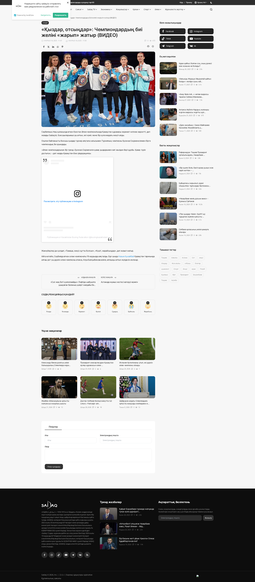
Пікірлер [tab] (53, 426)
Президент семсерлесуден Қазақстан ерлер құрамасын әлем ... (96, 363)
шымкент (165, 269)
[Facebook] (44, 555)
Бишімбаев (197, 274)
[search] (211, 9)
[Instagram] (52, 555)
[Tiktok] (59, 555)
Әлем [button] (157, 9)
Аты (46, 435)
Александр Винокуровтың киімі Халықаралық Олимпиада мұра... (55, 363)
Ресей (202, 269)
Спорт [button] (146, 9)
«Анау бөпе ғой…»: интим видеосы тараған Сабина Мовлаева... (194, 95)
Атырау (164, 263)
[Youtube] (66, 555)
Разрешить (60, 15)
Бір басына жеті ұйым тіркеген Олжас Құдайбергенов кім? (136, 539)
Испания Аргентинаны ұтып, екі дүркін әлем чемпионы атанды (136, 363)
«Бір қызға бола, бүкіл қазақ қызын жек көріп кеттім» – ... (196, 169)
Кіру (181, 2)
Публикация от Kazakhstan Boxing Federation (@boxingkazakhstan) (77, 237)
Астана (184, 257)
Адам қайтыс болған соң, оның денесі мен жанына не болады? (195, 64)
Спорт (176, 269)
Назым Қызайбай (126, 256)
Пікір (47, 446)
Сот (193, 257)
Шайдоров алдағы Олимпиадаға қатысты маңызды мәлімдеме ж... (134, 402)
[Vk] (80, 555)
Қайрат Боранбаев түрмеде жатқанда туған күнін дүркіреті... (136, 510)
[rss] (87, 555)
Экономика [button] (105, 9)
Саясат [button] (79, 9)
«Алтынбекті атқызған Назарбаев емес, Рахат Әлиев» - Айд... (134, 525)
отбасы (187, 263)
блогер (198, 263)
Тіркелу (189, 2)
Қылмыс (164, 274)
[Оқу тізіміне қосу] (152, 46)
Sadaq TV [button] (91, 9)
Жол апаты (176, 263)
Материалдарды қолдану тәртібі (80, 2)
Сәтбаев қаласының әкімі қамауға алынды (194, 230)
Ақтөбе (174, 280)
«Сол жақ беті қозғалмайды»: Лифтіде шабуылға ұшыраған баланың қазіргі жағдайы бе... (73, 283)
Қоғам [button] (135, 9)
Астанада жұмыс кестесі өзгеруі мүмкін (119, 282)
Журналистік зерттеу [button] (174, 9)
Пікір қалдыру (53, 466)
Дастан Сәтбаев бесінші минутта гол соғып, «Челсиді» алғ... (96, 402)
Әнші (185, 269)
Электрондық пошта (109, 435)
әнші (201, 257)
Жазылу (208, 518)
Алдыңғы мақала (88, 277)
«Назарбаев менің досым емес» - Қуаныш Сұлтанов (193, 199)
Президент (184, 274)
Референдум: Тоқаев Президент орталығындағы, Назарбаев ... (193, 153)
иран (194, 269)
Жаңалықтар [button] (121, 9)
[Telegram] (73, 555)
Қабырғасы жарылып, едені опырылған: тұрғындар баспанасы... (194, 184)
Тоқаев (164, 257)
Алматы (174, 257)
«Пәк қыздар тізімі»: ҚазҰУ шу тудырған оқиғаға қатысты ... (192, 215)
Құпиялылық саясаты (51, 578)
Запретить (46, 15)
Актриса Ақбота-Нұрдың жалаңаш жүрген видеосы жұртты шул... (194, 110)
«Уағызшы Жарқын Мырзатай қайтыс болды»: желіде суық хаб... (195, 80)
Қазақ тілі (201, 2)
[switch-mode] (212, 2)
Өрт (174, 274)
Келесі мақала (107, 277)
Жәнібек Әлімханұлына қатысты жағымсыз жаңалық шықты (55, 402)
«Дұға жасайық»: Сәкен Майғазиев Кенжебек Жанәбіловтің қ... (194, 126)
